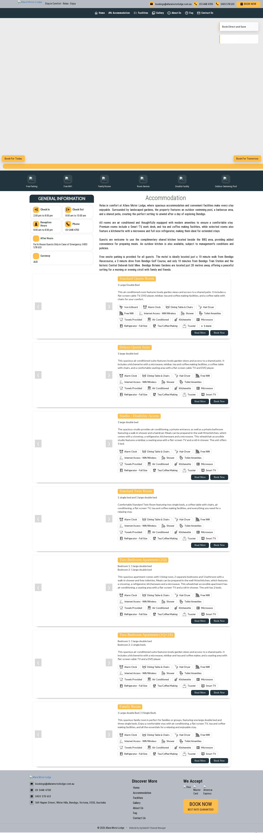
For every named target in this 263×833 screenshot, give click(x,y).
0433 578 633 (227, 4)
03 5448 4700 (206, 4)
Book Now (250, 4)
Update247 (144, 828)
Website (133, 828)
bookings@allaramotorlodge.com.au (173, 4)
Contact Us (205, 13)
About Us (174, 13)
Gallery (158, 13)
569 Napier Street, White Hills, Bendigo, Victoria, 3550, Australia (70, 802)
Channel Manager (158, 828)
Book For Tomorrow (247, 158)
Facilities (140, 13)
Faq (189, 13)
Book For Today (13, 158)
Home (99, 13)
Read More (200, 332)
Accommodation (119, 13)
